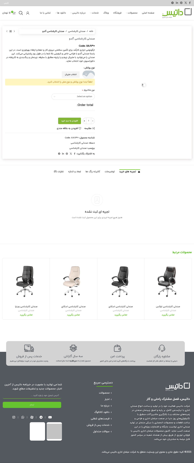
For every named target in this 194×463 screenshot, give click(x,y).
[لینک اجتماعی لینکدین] (177, 3)
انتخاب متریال (71, 74)
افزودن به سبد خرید (69, 120)
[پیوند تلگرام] (172, 3)
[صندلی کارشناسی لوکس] (168, 282)
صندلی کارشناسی (76, 31)
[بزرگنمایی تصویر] (183, 112)
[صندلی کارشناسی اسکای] (121, 282)
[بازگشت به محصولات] (10, 31)
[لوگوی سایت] (177, 13)
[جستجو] (21, 13)
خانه (91, 31)
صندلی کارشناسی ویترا (26, 306)
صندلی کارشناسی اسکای (121, 306)
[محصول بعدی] (7, 31)
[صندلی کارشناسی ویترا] (26, 282)
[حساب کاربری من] (28, 13)
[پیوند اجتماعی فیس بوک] (190, 3)
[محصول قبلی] (14, 31)
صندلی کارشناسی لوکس (168, 306)
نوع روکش (90, 68)
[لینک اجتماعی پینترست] (181, 3)
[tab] (129, 172)
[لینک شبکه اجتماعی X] (186, 3)
